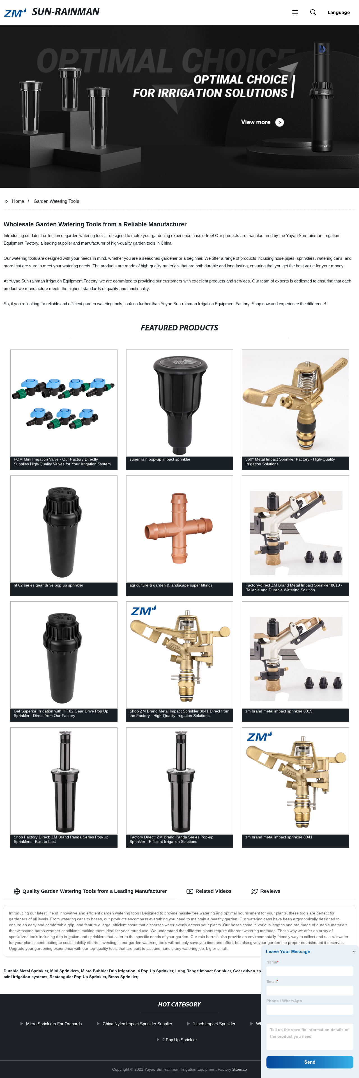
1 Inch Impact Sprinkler (214, 1023)
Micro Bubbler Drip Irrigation (108, 971)
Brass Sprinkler (122, 976)
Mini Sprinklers (64, 971)
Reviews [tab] (270, 891)
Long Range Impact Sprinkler (203, 971)
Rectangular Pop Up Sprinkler (78, 976)
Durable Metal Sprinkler (26, 971)
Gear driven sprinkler (253, 971)
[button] (295, 13)
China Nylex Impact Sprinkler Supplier (137, 1023)
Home (18, 201)
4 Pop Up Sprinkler (155, 971)
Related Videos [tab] (213, 891)
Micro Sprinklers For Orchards (54, 1023)
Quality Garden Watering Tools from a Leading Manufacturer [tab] (94, 891)
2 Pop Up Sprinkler (179, 1039)
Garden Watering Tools (56, 201)
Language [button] (339, 12)
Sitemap (239, 1069)
